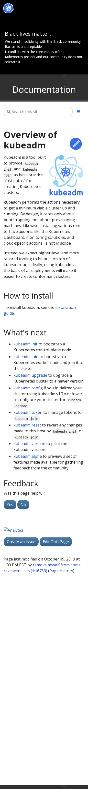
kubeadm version (29, 443)
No (23, 504)
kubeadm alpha (27, 456)
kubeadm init (25, 344)
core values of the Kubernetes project (35, 54)
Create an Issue (21, 541)
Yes (10, 504)
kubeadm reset (27, 425)
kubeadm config (28, 388)
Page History (61, 570)
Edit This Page (76, 144)
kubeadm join (25, 356)
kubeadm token (27, 412)
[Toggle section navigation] (78, 111)
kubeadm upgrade (30, 375)
